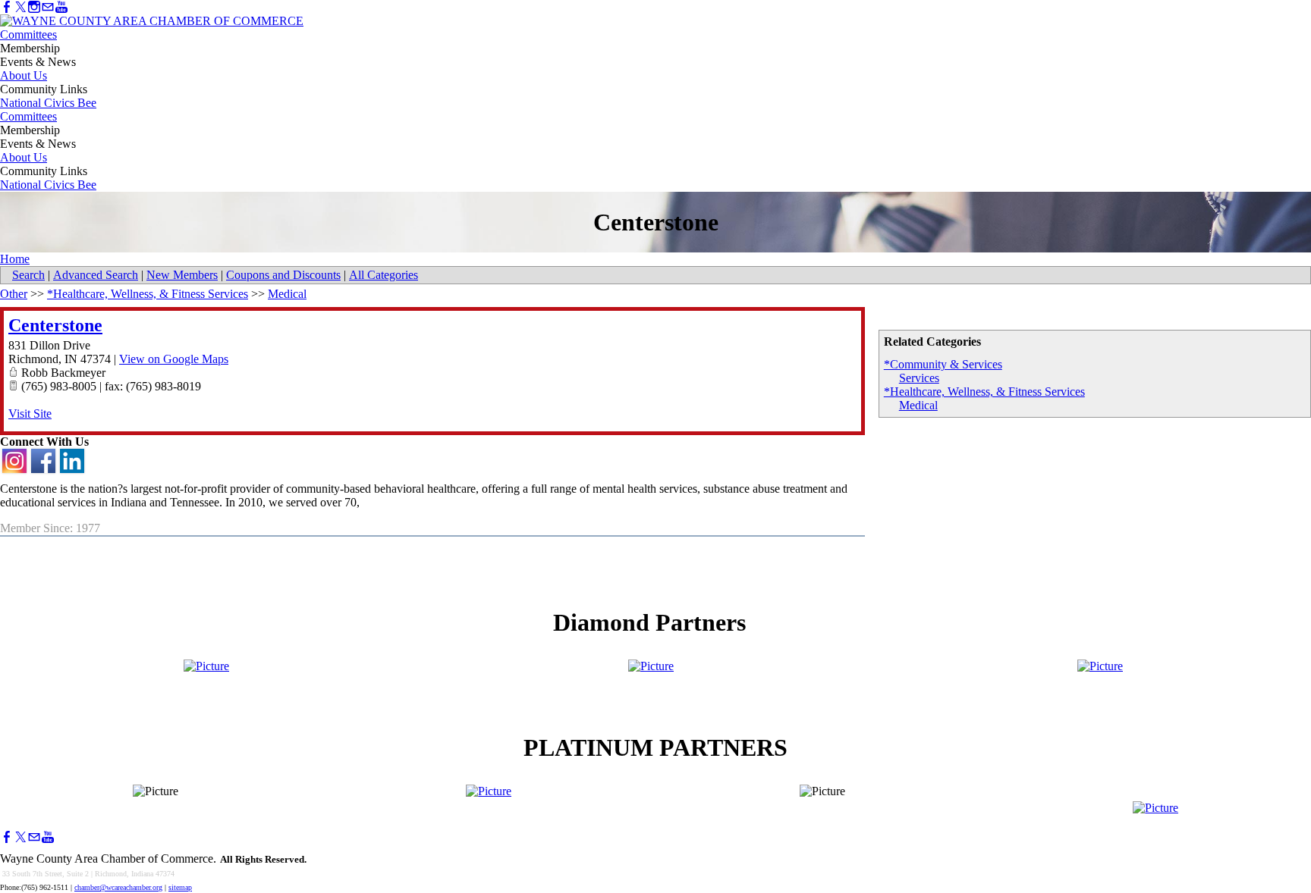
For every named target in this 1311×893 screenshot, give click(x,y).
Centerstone (55, 325)
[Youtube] (61, 7)
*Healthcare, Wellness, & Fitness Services (984, 391)
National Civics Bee (48, 102)
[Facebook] (7, 7)
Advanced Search (95, 274)
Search (28, 274)
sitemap (180, 887)
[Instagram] (34, 7)
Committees (28, 34)
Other (13, 293)
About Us (23, 75)
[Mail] (48, 7)
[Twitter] (20, 7)
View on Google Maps (173, 358)
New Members (182, 274)
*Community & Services (943, 364)
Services (919, 377)
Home (15, 258)
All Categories (383, 274)
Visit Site (30, 413)
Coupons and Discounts (283, 274)
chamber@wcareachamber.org (118, 887)
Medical (918, 405)
